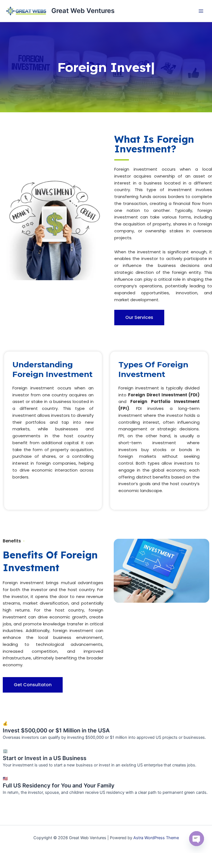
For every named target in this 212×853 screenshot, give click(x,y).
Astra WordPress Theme (156, 837)
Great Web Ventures (83, 11)
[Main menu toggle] (200, 10)
